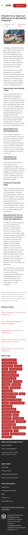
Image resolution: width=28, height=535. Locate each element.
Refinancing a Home (22, 25)
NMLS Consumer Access (9, 478)
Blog (3, 494)
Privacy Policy (6, 471)
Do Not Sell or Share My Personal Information (12, 508)
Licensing (4, 467)
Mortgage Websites (14, 525)
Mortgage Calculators (8, 491)
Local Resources (7, 501)
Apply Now (19, 6)
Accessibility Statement (9, 474)
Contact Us (5, 497)
